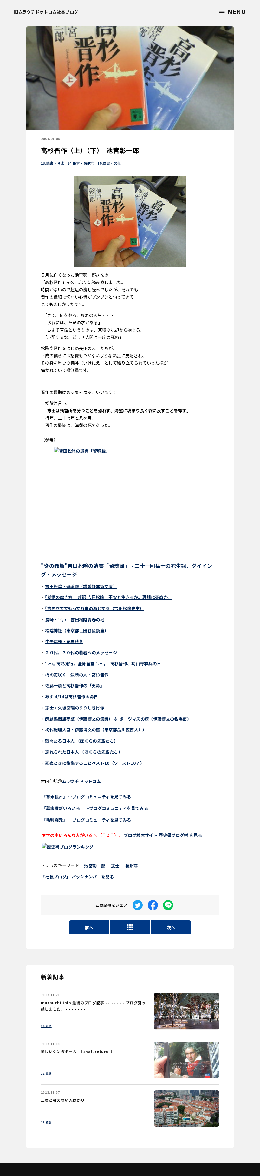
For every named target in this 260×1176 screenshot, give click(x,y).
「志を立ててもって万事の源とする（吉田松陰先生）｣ (94, 608)
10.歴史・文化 (109, 162)
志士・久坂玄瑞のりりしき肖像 (74, 708)
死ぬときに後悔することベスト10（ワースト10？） (94, 763)
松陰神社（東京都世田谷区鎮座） (76, 631)
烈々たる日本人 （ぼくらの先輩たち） (81, 741)
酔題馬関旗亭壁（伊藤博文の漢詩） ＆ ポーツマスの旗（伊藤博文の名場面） (118, 719)
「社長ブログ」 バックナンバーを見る (77, 877)
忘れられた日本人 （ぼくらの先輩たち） (83, 752)
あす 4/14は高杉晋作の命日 (71, 697)
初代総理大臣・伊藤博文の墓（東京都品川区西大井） (95, 730)
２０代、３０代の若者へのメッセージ (81, 652)
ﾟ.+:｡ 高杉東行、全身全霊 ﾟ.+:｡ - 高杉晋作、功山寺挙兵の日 (103, 664)
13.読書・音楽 (53, 162)
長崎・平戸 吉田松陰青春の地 (74, 619)
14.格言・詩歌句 (80, 162)
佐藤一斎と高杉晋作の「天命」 (74, 685)
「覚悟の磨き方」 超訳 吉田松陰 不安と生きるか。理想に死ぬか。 (108, 597)
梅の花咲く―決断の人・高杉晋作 (76, 675)
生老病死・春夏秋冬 (64, 641)
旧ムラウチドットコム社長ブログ (46, 12)
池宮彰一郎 (94, 866)
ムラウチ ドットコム (81, 781)
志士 (115, 866)
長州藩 (131, 866)
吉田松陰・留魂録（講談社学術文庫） (81, 586)
